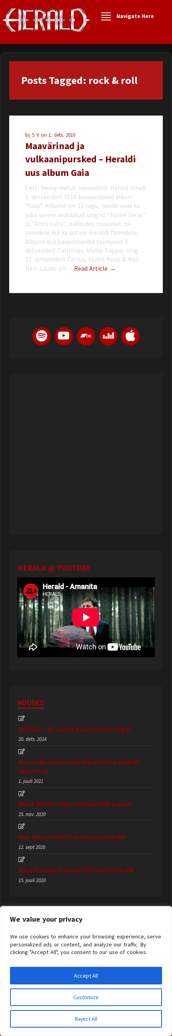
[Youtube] (64, 336)
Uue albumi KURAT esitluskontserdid (71, 837)
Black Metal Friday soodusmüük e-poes (75, 804)
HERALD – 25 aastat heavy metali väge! (74, 729)
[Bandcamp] (86, 336)
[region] (86, 971)
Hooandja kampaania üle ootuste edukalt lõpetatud (79, 766)
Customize (86, 997)
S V (36, 135)
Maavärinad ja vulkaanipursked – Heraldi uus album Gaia (80, 159)
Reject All (86, 1018)
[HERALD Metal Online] (46, 27)
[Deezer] (108, 336)
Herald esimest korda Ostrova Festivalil (76, 870)
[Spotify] (41, 336)
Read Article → (95, 268)
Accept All (86, 975)
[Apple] (130, 336)
